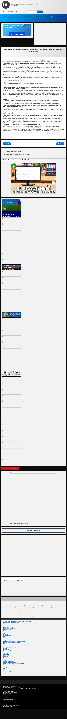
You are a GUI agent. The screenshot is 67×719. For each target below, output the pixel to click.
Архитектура (5, 624)
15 (42, 607)
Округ (12, 16)
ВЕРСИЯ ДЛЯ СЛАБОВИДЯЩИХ (10, 468)
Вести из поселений (7, 629)
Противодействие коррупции (9, 661)
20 (24, 609)
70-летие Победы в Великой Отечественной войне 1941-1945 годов (17, 621)
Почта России (6, 655)
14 (33, 607)
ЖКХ (4, 636)
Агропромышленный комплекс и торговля (11, 622)
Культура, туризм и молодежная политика (11, 642)
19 (15, 609)
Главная (5, 16)
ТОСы (4, 670)
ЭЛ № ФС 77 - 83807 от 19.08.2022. (9, 687)
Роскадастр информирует (8, 664)
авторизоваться (26, 154)
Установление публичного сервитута (10, 671)
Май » (33, 616)
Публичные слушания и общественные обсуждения (13, 663)
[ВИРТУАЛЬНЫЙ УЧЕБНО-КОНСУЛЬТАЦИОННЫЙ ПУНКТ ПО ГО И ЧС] (33, 178)
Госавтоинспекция (7, 635)
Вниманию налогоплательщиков (42, 54)
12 (15, 607)
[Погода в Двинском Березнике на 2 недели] (20, 580)
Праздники (5, 656)
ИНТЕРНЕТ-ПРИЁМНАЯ (33, 530)
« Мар (33, 614)
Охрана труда (6, 653)
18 (6, 609)
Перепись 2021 (6, 654)
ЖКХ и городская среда (8, 637)
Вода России (6, 633)
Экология (5, 674)
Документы (37, 16)
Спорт (4, 668)
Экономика (60, 16)
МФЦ (4, 646)
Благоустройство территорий (9, 628)
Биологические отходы (8, 627)
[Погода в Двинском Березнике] (13, 579)
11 (6, 607)
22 (42, 609)
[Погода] (4, 580)
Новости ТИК (6, 649)
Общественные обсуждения (9, 650)
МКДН (4, 643)
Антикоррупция (6, 623)
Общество (28, 16)
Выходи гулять (6, 634)
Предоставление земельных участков (11, 657)
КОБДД (4, 640)
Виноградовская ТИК (8, 20)
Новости (49, 54)
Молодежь (5, 644)
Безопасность (6, 626)
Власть (19, 16)
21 (33, 609)
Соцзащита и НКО (7, 667)
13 (24, 607)
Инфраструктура (48, 16)
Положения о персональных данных (27, 695)
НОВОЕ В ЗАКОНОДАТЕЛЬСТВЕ (9, 647)
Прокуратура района (7, 660)
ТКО (4, 669)
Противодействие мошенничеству (10, 662)
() (18, 687)
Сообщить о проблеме (17, 34)
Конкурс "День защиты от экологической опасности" (14, 641)
